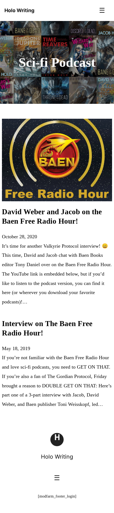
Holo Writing (57, 456)
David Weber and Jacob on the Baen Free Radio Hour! (52, 216)
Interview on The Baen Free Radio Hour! (47, 328)
